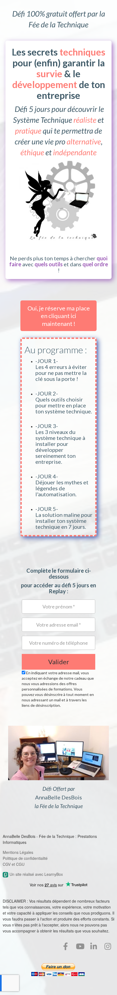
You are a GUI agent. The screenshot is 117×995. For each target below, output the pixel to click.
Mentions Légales (18, 852)
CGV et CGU (13, 864)
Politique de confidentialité (25, 858)
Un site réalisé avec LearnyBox (36, 874)
